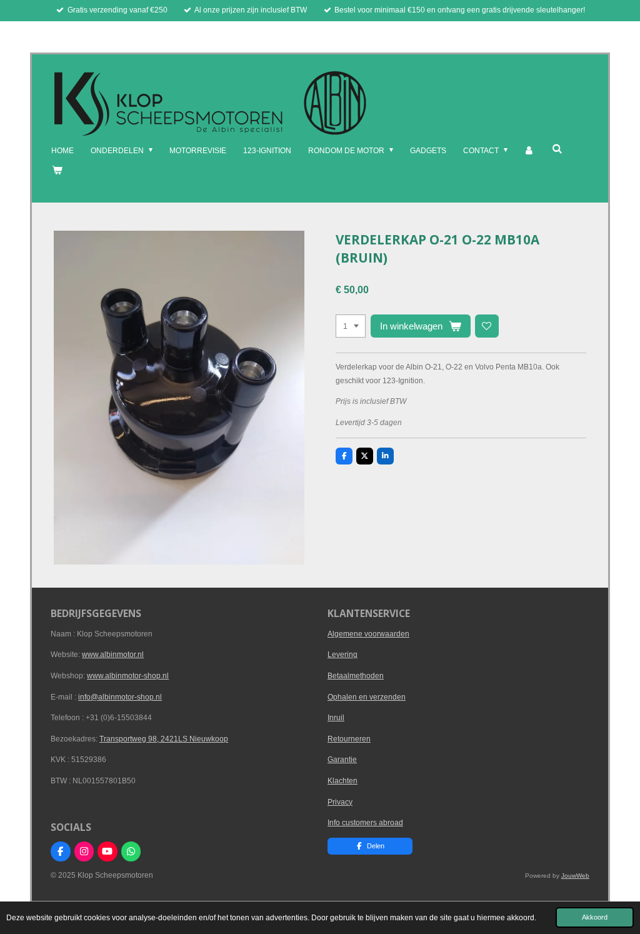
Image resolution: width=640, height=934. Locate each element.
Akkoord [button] (595, 917)
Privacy (340, 802)
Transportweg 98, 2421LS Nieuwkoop (163, 739)
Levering (343, 654)
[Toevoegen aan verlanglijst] (487, 326)
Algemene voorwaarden (368, 634)
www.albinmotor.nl (113, 654)
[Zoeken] (556, 148)
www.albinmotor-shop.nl (128, 675)
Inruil (336, 717)
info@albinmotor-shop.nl (120, 697)
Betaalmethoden (356, 675)
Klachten (343, 780)
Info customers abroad (365, 822)
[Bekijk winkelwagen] (56, 171)
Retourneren (349, 739)
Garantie (342, 759)
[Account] (530, 151)
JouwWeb (575, 875)
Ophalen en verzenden (367, 697)
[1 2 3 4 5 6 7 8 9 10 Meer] (351, 326)
